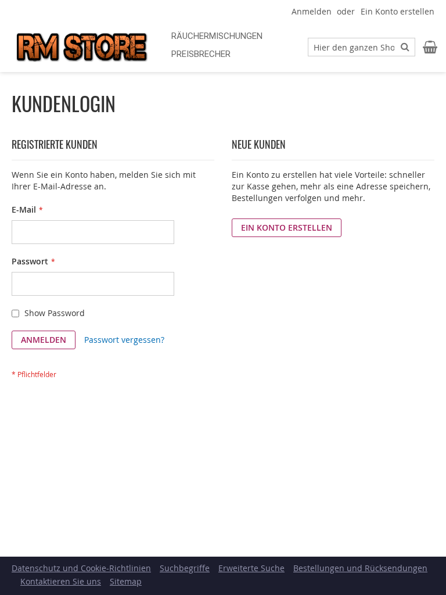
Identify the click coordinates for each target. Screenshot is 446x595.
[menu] (229, 45)
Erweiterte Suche (251, 568)
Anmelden (312, 11)
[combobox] (361, 47)
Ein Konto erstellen (397, 11)
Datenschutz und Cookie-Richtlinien (81, 568)
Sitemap (126, 581)
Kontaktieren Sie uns (60, 581)
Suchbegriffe (185, 568)
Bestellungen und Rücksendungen (360, 568)
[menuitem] (216, 36)
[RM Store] (81, 47)
